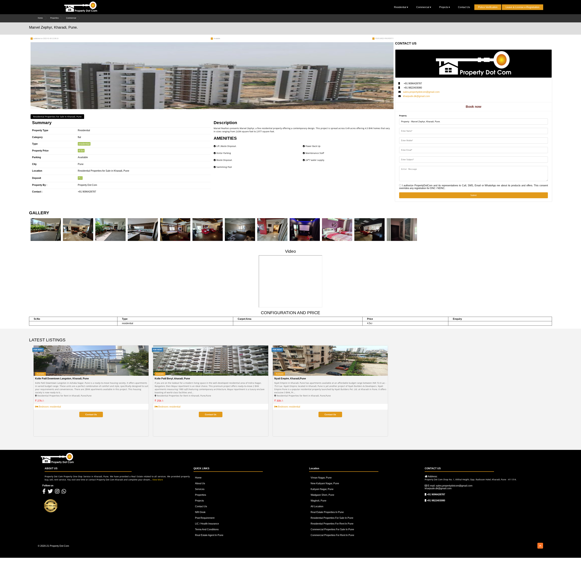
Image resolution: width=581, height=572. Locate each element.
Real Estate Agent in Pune (209, 535)
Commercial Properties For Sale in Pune (332, 529)
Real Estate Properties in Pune (327, 512)
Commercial (71, 18)
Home (40, 18)
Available (40, 374)
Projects (199, 500)
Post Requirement (204, 518)
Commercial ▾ (423, 7)
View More (157, 479)
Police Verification (487, 7)
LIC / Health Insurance (207, 523)
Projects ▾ (444, 7)
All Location (317, 506)
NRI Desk (200, 512)
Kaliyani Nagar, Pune (322, 489)
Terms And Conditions (207, 529)
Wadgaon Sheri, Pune (322, 495)
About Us (200, 483)
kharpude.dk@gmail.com (416, 96)
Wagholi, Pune (318, 500)
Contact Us (464, 7)
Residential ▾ (401, 7)
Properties (54, 18)
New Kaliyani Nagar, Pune (325, 483)
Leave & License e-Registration (522, 7)
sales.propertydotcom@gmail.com (421, 92)
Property (403, 116)
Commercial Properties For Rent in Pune (332, 535)
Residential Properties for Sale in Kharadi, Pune (57, 116)
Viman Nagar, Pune (321, 477)
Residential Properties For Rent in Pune (332, 523)
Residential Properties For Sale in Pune (332, 518)
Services (199, 489)
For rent (38, 350)
